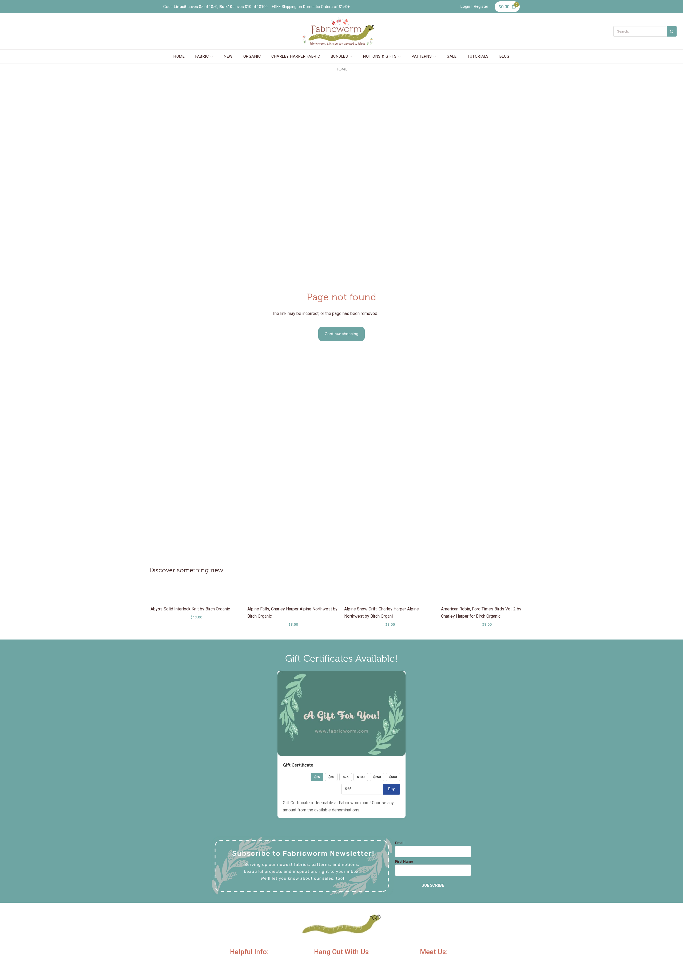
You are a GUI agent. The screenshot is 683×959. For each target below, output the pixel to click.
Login (465, 6)
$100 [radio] (360, 777)
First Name (404, 861)
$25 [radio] (317, 777)
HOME (179, 56)
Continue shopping (341, 333)
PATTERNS (422, 56)
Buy (391, 789)
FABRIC (202, 56)
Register (481, 6)
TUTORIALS (478, 56)
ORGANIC (252, 56)
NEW (228, 56)
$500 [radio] (393, 777)
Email (399, 843)
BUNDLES (339, 56)
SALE (451, 56)
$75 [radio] (345, 777)
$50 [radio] (331, 777)
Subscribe (433, 885)
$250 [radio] (377, 777)
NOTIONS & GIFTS (380, 56)
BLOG (504, 56)
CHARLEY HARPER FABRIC (295, 56)
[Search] (672, 31)
